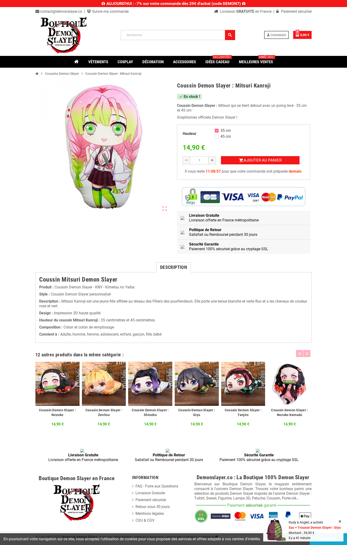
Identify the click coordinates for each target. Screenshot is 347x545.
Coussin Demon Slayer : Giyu (196, 412)
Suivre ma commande (110, 11)
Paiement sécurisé (150, 500)
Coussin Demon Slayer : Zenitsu (103, 412)
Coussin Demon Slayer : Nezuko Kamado (289, 412)
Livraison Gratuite (150, 493)
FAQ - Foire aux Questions (156, 486)
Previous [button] (299, 353)
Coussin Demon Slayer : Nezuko (57, 412)
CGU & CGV (144, 520)
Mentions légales (149, 513)
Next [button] (306, 353)
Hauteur (189, 133)
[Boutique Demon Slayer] (63, 34)
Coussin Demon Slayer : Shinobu (150, 412)
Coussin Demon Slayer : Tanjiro (243, 412)
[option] (57, 395)
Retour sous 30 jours (152, 506)
